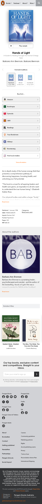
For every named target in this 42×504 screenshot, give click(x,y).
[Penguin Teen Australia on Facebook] (3, 409)
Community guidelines (28, 436)
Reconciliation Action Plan (29, 458)
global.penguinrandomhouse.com (14, 501)
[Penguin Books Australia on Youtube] (15, 396)
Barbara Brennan (31, 61)
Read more (5, 202)
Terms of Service (20, 491)
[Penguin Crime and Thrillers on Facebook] (3, 417)
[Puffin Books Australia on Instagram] (22, 404)
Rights (23, 443)
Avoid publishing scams (28, 447)
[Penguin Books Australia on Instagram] (7, 396)
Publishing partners (27, 440)
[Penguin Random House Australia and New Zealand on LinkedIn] (3, 401)
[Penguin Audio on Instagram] (3, 425)
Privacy (23, 450)
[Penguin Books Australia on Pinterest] (11, 396)
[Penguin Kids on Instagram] (26, 396)
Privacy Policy (34, 381)
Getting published (8, 445)
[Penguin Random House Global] (8, 495)
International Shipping (27, 461)
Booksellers (6, 437)
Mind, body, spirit (27, 212)
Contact (5, 441)
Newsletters (6, 449)
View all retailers (21, 162)
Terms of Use (24, 381)
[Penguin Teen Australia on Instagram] (7, 409)
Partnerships (6, 454)
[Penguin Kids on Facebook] (22, 396)
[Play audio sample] (11, 46)
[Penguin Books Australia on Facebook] (3, 396)
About (4, 432)
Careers (23, 433)
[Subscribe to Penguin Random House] (36, 374)
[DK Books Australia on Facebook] (22, 412)
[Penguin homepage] (3, 3)
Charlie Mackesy (31, 348)
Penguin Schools (7, 458)
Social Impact (7, 462)
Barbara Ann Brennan (13, 61)
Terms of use (25, 454)
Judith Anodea (11, 348)
